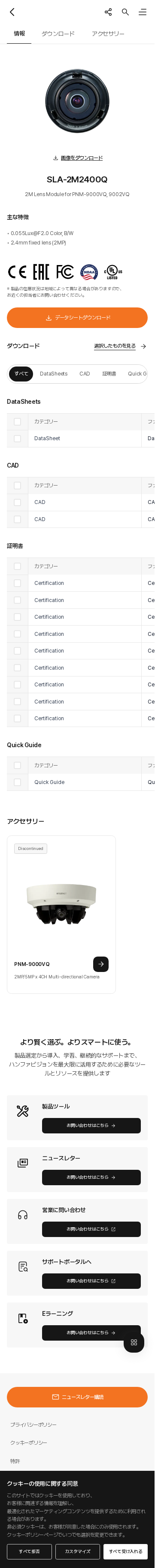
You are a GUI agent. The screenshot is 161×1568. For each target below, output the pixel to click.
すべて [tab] (21, 373)
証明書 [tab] (109, 373)
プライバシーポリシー (33, 1425)
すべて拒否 (29, 1551)
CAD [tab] (84, 373)
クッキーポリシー (28, 1443)
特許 (15, 1461)
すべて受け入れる (126, 1551)
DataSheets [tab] (53, 373)
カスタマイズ (78, 1551)
